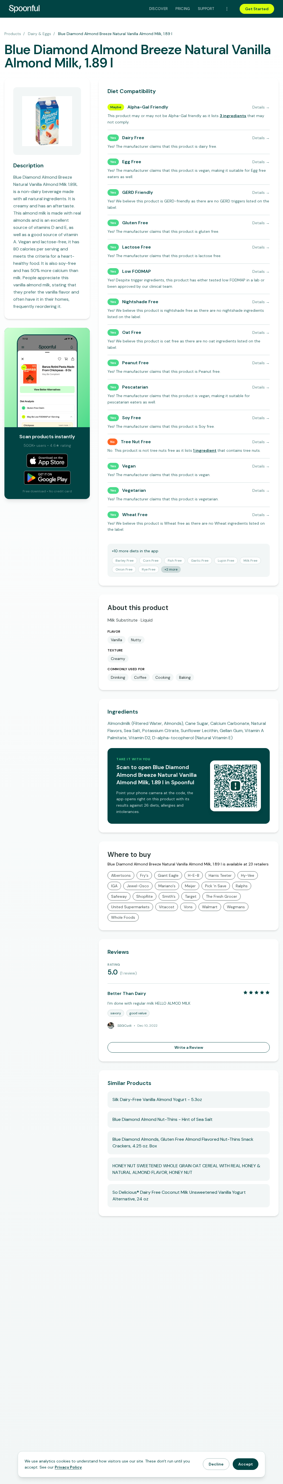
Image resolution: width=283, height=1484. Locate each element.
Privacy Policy (68, 1467)
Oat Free (131, 332)
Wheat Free (135, 514)
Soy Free (131, 418)
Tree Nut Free (136, 442)
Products (12, 33)
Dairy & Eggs (39, 33)
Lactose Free (136, 247)
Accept (245, 1464)
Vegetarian (134, 490)
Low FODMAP (136, 271)
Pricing (182, 8)
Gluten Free (135, 223)
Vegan (129, 466)
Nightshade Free (140, 302)
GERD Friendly (137, 192)
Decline (216, 1464)
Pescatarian (135, 387)
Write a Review (188, 1047)
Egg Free (131, 162)
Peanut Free (135, 363)
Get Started (257, 8)
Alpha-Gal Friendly (147, 107)
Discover (158, 8)
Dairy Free (133, 138)
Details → (261, 107)
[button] (233, 115)
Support (206, 8)
